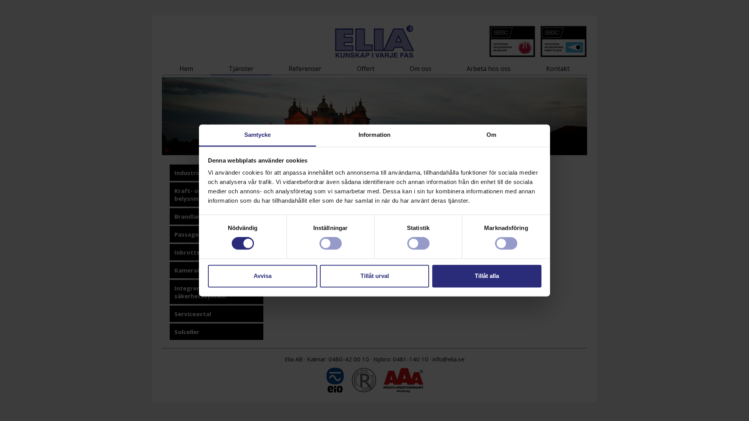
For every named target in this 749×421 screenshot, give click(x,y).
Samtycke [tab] (257, 134)
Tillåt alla (487, 275)
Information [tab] (374, 134)
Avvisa (263, 275)
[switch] (330, 243)
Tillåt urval (374, 275)
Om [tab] (491, 134)
